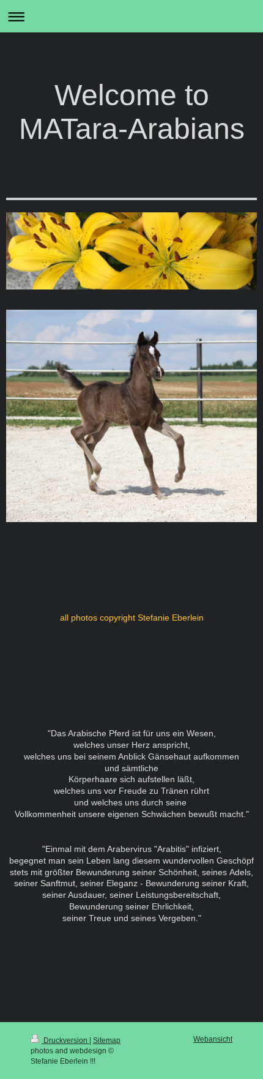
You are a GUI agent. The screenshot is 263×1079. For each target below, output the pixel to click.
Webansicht (212, 1039)
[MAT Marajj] (131, 420)
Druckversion (65, 1040)
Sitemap (106, 1040)
